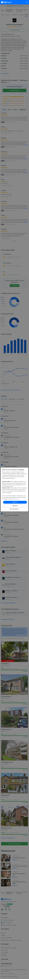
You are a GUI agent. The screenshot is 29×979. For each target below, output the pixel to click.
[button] (14, 509)
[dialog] (14, 490)
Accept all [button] (15, 502)
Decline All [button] (15, 505)
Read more (15, 499)
